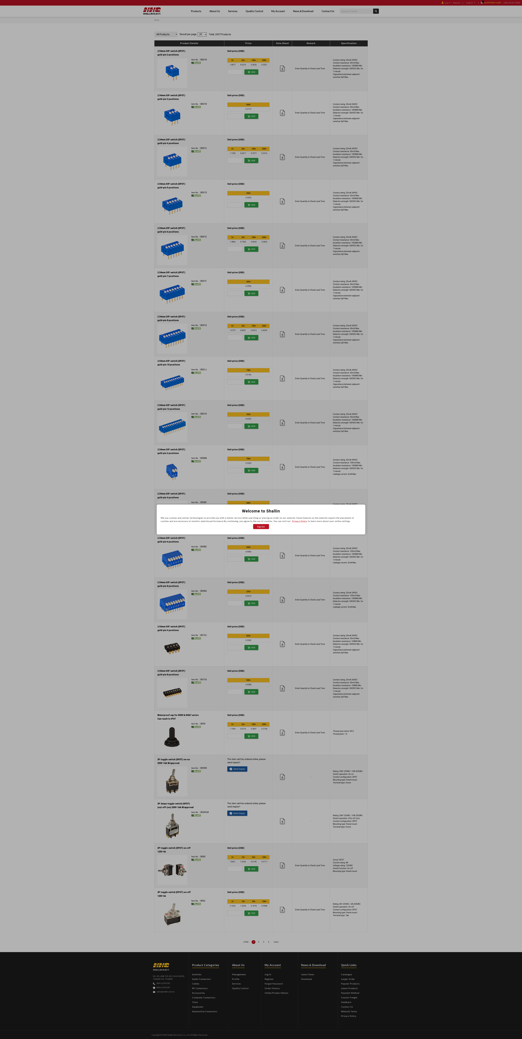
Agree (261, 526)
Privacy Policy (299, 521)
